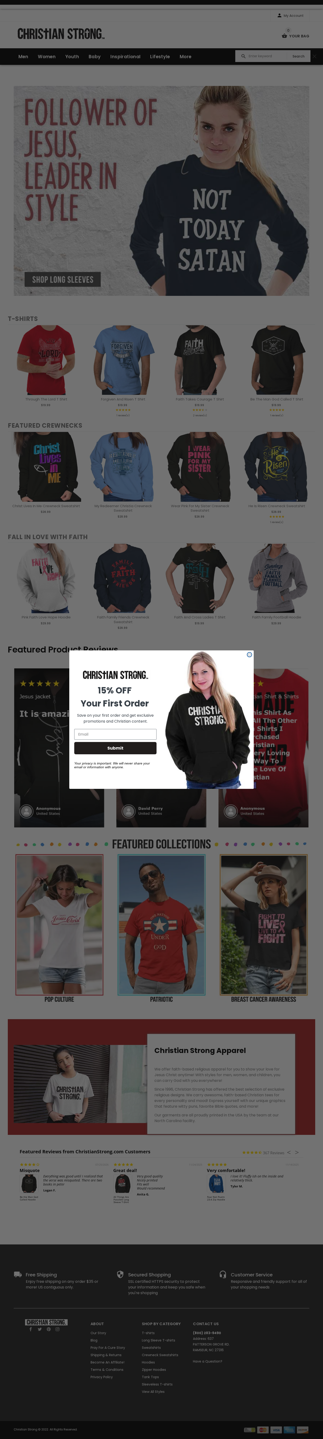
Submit (115, 748)
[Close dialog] (249, 654)
